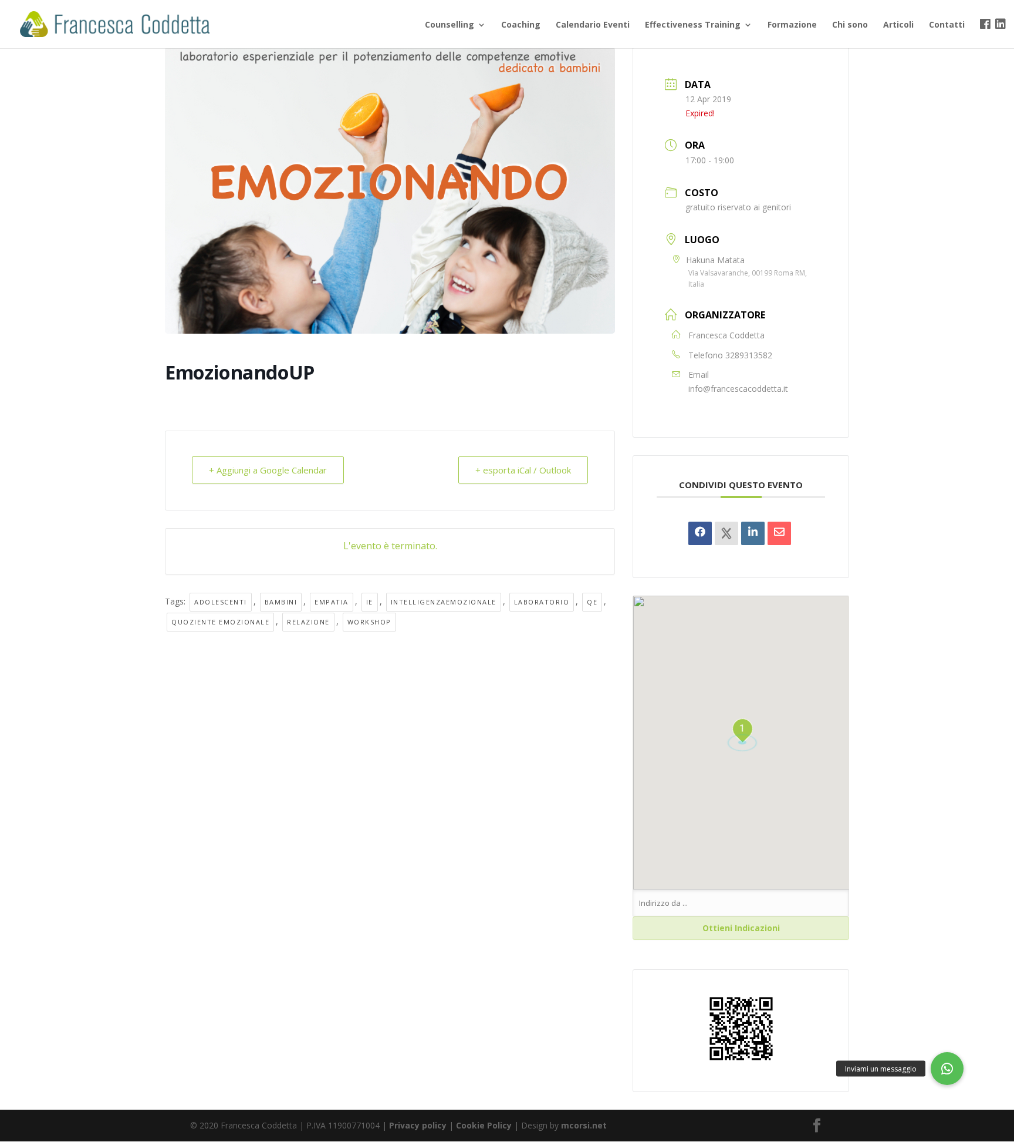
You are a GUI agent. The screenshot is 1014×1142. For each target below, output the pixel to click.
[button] (947, 1068)
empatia (332, 601)
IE (369, 601)
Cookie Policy (484, 1125)
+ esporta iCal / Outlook (523, 470)
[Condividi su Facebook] (700, 533)
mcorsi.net (584, 1125)
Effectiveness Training (693, 25)
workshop (369, 621)
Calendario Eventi (593, 25)
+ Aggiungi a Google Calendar (268, 470)
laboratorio (542, 601)
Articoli (898, 25)
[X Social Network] (726, 533)
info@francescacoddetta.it (738, 388)
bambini (281, 601)
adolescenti (220, 601)
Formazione (792, 25)
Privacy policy (418, 1125)
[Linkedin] (753, 533)
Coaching (520, 25)
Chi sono (850, 25)
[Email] (779, 533)
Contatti (947, 25)
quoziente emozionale (220, 621)
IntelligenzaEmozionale (443, 601)
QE (592, 601)
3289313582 (748, 355)
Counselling (449, 25)
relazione (308, 621)
